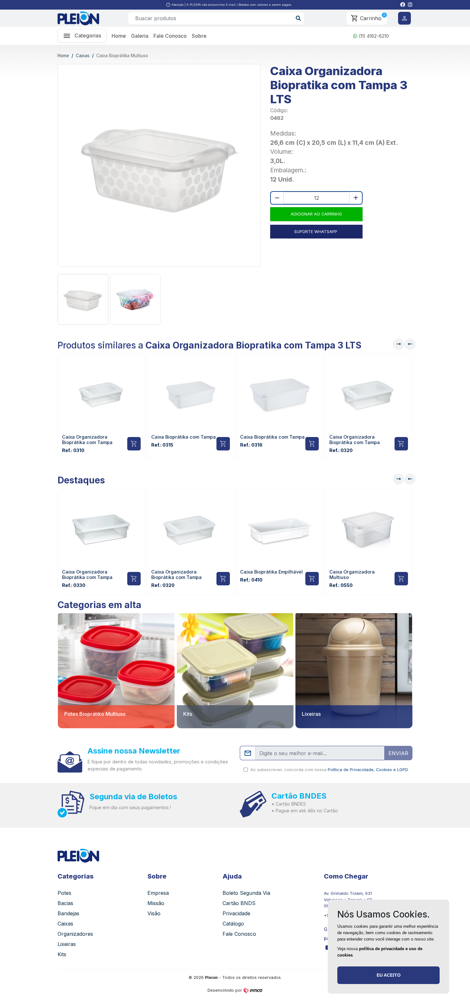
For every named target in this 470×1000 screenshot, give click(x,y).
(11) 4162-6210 (373, 36)
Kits (62, 954)
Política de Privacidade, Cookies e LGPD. (368, 769)
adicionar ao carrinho (315, 214)
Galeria (139, 36)
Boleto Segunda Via (246, 893)
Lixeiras (67, 944)
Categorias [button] (86, 35)
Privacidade (236, 913)
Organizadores (75, 934)
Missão (155, 903)
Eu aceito (389, 975)
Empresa (158, 893)
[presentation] (410, 344)
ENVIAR (398, 753)
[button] (402, 4)
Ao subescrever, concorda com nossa (328, 769)
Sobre (199, 36)
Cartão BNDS (239, 903)
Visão (154, 913)
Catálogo (233, 923)
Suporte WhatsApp (315, 231)
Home (119, 36)
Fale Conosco (170, 36)
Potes (64, 893)
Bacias (65, 903)
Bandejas (68, 913)
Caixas (83, 55)
